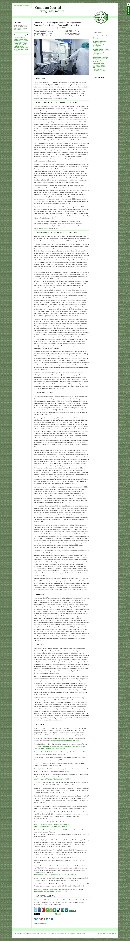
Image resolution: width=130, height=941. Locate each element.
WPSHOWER (106, 933)
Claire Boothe (17, 43)
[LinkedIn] (66, 910)
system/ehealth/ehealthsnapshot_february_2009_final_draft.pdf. (52, 826)
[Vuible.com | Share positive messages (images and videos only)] (47, 911)
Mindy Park (21, 49)
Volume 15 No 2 (18, 29)
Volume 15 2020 (21, 28)
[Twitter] (35, 910)
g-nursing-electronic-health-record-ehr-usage (52, 748)
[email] (43, 910)
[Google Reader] (62, 910)
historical (20, 46)
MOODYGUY (113, 933)
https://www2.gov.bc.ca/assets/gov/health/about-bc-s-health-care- (52, 824)
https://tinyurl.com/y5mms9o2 (22, 5)
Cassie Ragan (25, 42)
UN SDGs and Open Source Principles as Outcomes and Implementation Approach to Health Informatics (101, 51)
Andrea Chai (17, 38)
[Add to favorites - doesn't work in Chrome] (51, 910)
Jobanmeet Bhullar (19, 47)
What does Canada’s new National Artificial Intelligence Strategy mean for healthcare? (100, 43)
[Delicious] (58, 910)
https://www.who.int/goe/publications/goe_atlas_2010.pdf (50, 892)
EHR (15, 45)
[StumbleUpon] (54, 910)
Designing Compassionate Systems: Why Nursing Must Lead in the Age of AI (100, 58)
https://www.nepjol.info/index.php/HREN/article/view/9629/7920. (53, 779)
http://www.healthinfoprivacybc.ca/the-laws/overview (66, 740)
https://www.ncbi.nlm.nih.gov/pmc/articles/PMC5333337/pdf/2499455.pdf (55, 875)
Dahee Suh (25, 43)
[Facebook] (39, 910)
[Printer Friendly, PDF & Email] (61, 27)
